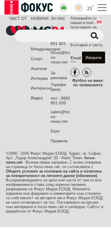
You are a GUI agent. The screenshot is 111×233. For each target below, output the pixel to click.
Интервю (39, 78)
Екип (55, 131)
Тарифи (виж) (58, 87)
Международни (41, 49)
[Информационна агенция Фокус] (74, 72)
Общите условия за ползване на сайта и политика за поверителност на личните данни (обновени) (54, 173)
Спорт (37, 58)
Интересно (41, 88)
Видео (37, 97)
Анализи (39, 68)
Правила (59, 140)
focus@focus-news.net (60, 57)
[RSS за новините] (86, 72)
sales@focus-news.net (60, 116)
